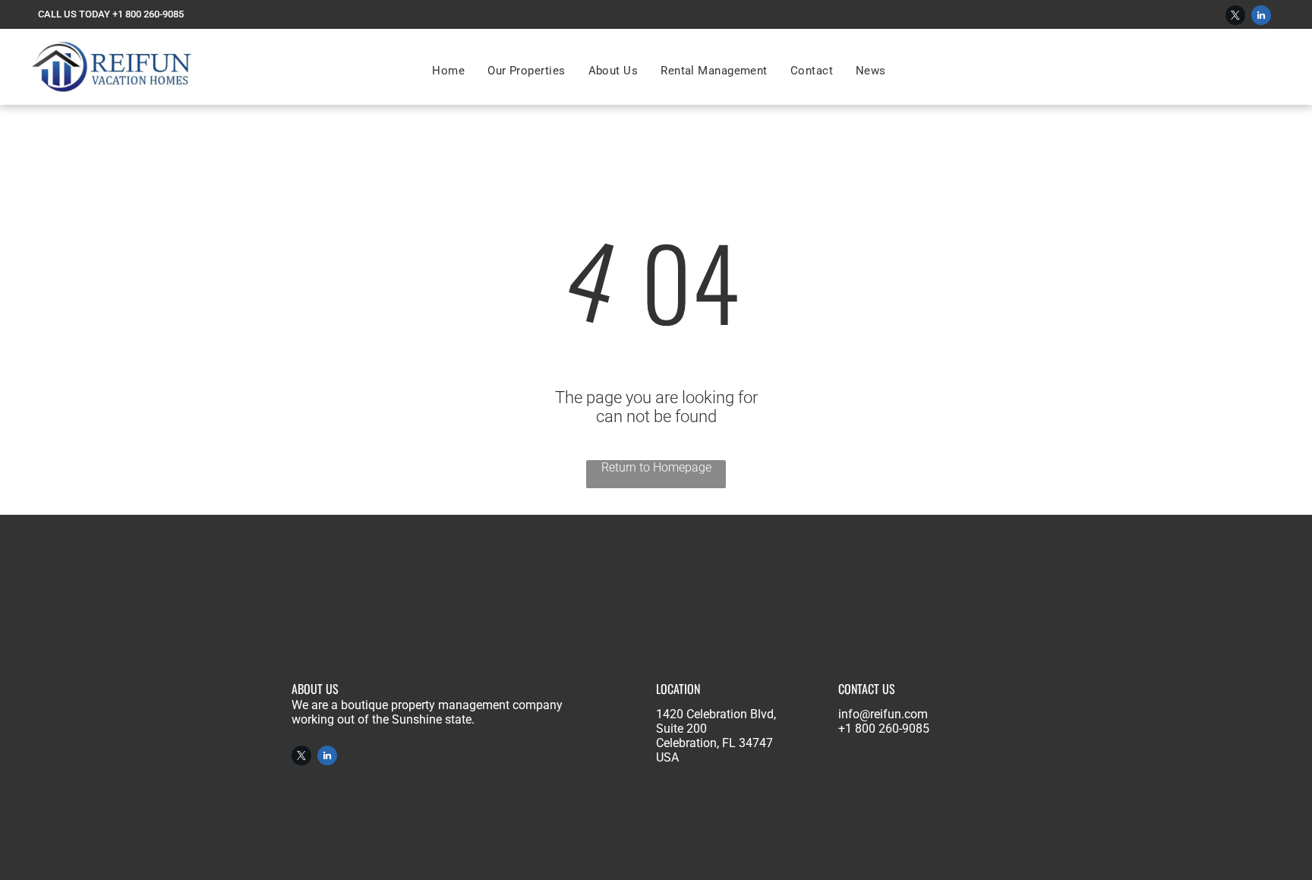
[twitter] (1235, 17)
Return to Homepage (656, 467)
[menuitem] (448, 70)
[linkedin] (1261, 17)
